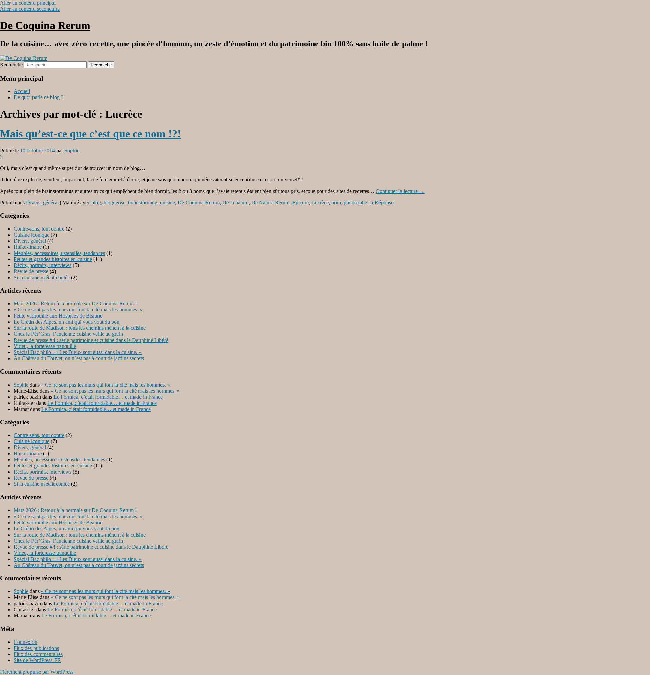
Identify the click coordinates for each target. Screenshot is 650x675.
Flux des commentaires (38, 654)
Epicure (300, 202)
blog (96, 202)
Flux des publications (36, 648)
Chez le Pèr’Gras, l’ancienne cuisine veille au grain (68, 334)
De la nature (235, 202)
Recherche (11, 64)
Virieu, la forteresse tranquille (45, 346)
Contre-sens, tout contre (39, 229)
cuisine (167, 202)
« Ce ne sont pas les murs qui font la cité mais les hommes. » (78, 309)
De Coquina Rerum (45, 25)
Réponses (383, 202)
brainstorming (142, 202)
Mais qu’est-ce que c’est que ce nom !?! (90, 134)
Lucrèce (320, 202)
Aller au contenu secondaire (30, 9)
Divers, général (42, 202)
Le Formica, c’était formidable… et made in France (108, 397)
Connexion (25, 642)
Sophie (71, 150)
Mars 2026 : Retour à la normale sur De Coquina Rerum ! (75, 303)
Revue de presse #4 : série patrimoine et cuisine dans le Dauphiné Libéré (91, 340)
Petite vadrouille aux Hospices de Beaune (58, 316)
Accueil (22, 91)
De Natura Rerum (270, 202)
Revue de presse (31, 271)
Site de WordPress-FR (37, 660)
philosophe (355, 202)
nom (336, 202)
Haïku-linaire (28, 247)
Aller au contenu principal (28, 3)
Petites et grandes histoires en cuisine (53, 259)
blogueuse (114, 202)
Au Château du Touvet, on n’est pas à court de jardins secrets (79, 358)
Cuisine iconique (31, 235)
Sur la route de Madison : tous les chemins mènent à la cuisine (80, 328)
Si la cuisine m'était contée (42, 277)
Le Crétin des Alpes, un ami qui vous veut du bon (67, 322)
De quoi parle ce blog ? (38, 97)
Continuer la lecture (400, 191)
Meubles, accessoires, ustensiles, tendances (59, 253)
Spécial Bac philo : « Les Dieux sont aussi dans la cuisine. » (78, 352)
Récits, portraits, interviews (42, 265)
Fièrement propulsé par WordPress (36, 672)
